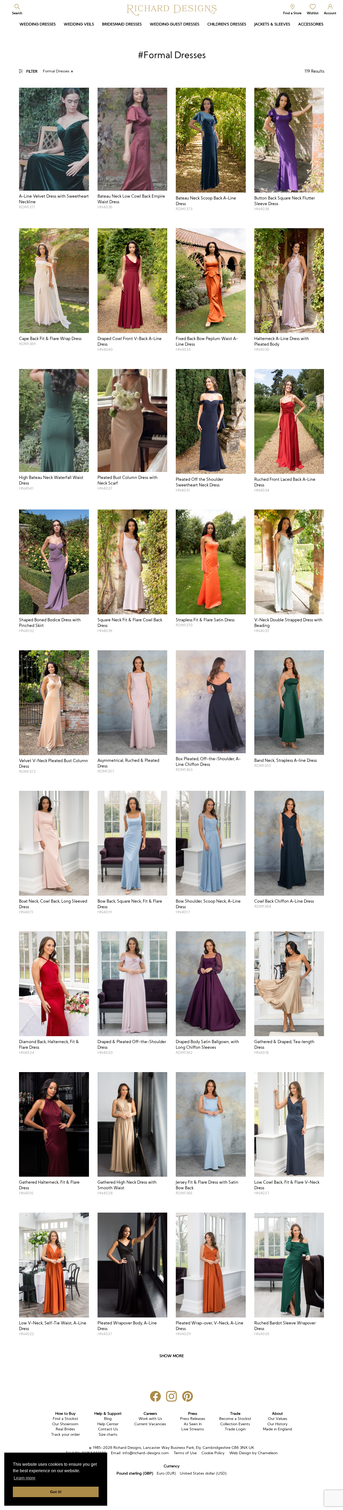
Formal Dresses (56, 71)
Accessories (310, 24)
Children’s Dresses (226, 24)
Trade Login (235, 1429)
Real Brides (65, 1429)
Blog (108, 1418)
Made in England (277, 1429)
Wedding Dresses (38, 24)
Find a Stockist (65, 1418)
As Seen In (193, 1424)
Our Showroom (65, 1424)
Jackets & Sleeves (272, 24)
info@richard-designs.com (145, 1453)
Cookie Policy (213, 1453)
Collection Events (235, 1424)
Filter (32, 71)
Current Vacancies (150, 1424)
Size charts (108, 1434)
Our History (277, 1424)
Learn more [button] (24, 1478)
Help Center (107, 1424)
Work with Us (150, 1418)
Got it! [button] (56, 1492)
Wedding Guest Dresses (174, 24)
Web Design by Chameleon (253, 1453)
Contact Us (108, 1429)
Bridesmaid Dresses (122, 24)
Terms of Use (185, 1453)
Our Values (277, 1418)
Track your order (65, 1434)
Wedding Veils (79, 24)
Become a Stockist (235, 1418)
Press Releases (192, 1418)
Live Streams (192, 1429)
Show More (171, 1356)
